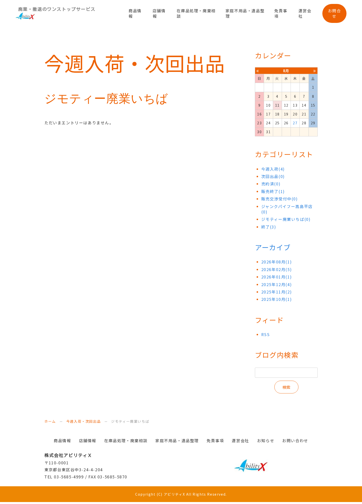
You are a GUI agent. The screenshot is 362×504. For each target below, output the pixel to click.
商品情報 (135, 13)
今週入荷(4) (273, 169)
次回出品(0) (273, 176)
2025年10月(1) (276, 299)
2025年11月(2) (276, 292)
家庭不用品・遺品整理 (245, 13)
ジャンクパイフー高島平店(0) (287, 209)
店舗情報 (159, 13)
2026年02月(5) (276, 269)
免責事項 (280, 13)
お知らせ (265, 440)
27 (295, 122)
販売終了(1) (273, 191)
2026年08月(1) (276, 262)
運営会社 (305, 13)
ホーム (50, 421)
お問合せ (334, 13)
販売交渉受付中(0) (279, 199)
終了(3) (268, 227)
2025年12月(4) (276, 284)
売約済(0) (271, 184)
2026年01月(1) (276, 277)
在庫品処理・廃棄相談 (196, 13)
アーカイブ (273, 247)
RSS (265, 334)
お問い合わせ (295, 440)
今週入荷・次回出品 (83, 421)
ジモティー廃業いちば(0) (286, 219)
